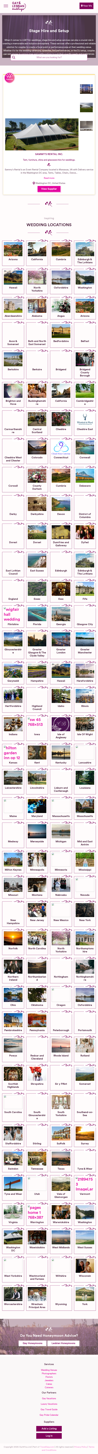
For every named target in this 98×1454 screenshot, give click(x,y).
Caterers (49, 1387)
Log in (49, 1436)
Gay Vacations (49, 1398)
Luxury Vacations (49, 1404)
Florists (49, 1377)
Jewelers (49, 1380)
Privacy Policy (80, 1447)
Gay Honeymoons (32, 1343)
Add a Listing (49, 1429)
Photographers (49, 1373)
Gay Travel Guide (49, 1409)
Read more (49, 178)
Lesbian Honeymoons (63, 1343)
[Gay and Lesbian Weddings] (19, 6)
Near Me (87, 6)
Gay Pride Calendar (49, 1415)
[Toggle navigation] (6, 6)
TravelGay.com (47, 1447)
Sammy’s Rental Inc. (49, 154)
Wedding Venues (49, 1370)
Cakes (49, 1384)
